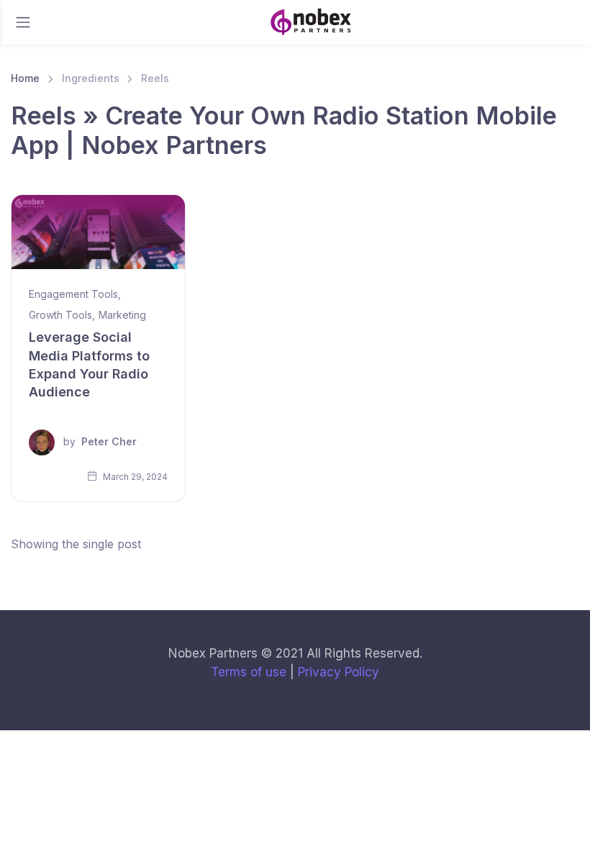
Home (25, 78)
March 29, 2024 (134, 476)
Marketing (122, 315)
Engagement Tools (73, 294)
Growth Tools (60, 315)
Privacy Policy (338, 672)
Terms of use (248, 672)
